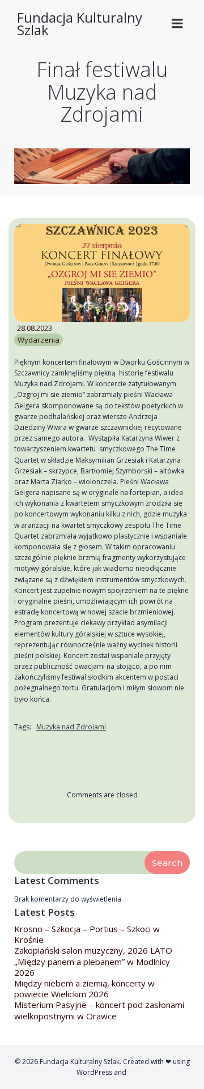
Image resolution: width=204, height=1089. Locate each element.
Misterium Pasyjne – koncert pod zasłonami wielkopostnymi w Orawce (99, 1010)
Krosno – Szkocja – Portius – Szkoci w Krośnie (87, 934)
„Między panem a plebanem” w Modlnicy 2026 (92, 967)
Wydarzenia (39, 340)
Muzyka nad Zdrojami (71, 727)
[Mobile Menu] (177, 23)
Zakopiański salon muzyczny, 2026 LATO (93, 950)
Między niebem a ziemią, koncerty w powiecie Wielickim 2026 (84, 988)
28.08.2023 (34, 328)
